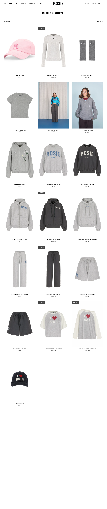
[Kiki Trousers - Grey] (53, 105)
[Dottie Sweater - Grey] (87, 105)
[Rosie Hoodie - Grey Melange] (19, 214)
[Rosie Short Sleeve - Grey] (19, 105)
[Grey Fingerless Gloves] (87, 50)
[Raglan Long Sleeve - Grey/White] (87, 324)
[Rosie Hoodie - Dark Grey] (53, 214)
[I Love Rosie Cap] (19, 378)
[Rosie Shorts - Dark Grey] (19, 324)
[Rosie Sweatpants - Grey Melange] (19, 269)
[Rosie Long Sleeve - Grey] (53, 50)
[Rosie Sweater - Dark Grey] (87, 159)
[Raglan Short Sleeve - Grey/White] (53, 324)
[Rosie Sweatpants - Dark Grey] (53, 269)
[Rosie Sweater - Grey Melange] (53, 159)
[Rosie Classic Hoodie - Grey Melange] (87, 214)
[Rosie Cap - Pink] (19, 50)
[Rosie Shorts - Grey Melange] (87, 269)
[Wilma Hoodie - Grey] (19, 159)
